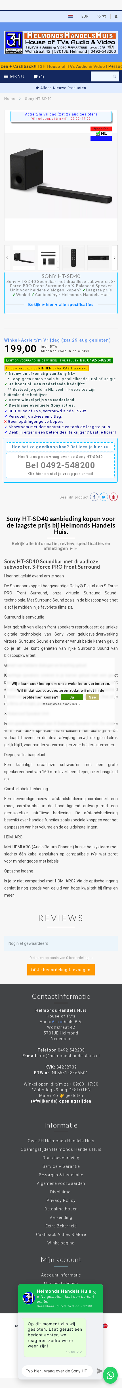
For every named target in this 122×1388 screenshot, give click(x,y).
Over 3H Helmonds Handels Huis (61, 1141)
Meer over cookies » (62, 704)
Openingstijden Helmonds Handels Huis (61, 1149)
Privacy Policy (61, 1200)
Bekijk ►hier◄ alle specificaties (61, 304)
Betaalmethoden (61, 1209)
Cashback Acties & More (61, 1234)
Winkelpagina (61, 1243)
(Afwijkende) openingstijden (61, 1101)
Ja (72, 697)
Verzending (61, 1217)
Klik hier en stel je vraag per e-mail (60, 474)
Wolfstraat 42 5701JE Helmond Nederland (61, 1033)
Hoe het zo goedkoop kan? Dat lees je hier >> (60, 447)
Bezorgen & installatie (61, 1175)
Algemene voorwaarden (61, 1183)
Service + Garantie (61, 1166)
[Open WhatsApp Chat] (110, 1375)
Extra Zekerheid (61, 1226)
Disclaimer (61, 1192)
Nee (92, 697)
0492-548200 (71, 1050)
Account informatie (61, 1275)
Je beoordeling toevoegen (63, 970)
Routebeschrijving (61, 1158)
